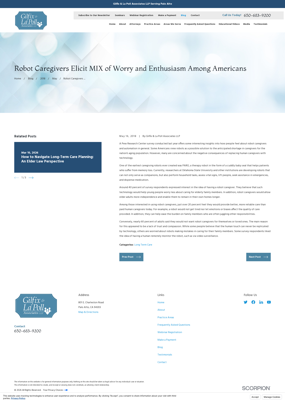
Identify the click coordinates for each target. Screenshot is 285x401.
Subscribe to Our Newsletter (94, 15)
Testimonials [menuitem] (260, 24)
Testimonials (164, 355)
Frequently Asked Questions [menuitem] (199, 24)
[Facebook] (253, 302)
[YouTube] (269, 302)
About (161, 310)
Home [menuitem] (112, 24)
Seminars (120, 15)
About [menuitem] (122, 24)
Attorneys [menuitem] (135, 24)
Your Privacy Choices (53, 390)
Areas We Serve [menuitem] (172, 24)
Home (160, 302)
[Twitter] (245, 302)
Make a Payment (167, 15)
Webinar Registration (141, 15)
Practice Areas (165, 317)
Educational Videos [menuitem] (229, 24)
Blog (183, 15)
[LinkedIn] (261, 302)
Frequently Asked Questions (173, 325)
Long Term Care (143, 245)
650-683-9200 (257, 15)
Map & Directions (88, 312)
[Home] (30, 20)
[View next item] (31, 177)
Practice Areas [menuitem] (152, 24)
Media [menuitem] (246, 24)
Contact (195, 15)
